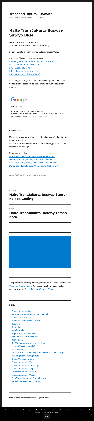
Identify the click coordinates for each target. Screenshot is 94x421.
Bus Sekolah (17, 340)
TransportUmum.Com (22, 311)
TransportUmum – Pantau (24, 372)
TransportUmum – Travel (23, 362)
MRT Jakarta (17, 349)
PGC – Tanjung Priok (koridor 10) (24, 64)
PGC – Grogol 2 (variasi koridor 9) (24, 74)
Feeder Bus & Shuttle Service (25, 337)
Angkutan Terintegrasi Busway (26, 321)
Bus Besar (16, 324)
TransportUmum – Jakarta (31, 14)
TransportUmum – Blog (22, 368)
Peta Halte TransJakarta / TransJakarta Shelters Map (33, 163)
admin (11, 175)
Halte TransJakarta (33, 175)
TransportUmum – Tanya (23, 375)
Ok (47, 416)
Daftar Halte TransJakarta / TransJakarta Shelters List (33, 166)
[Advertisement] (41, 252)
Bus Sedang (17, 327)
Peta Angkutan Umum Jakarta (25, 356)
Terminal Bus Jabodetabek (24, 346)
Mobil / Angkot (18, 330)
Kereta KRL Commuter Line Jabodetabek (30, 314)
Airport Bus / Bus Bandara (23, 333)
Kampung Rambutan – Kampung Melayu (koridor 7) (33, 61)
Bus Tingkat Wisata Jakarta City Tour (28, 343)
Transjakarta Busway (21, 317)
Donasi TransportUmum (23, 359)
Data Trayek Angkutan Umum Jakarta (29, 378)
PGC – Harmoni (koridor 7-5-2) (23, 71)
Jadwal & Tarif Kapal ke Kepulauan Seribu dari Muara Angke (39, 352)
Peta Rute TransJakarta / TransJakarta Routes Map (32, 156)
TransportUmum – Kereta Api (25, 365)
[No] (91, 414)
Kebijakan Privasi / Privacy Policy (26, 381)
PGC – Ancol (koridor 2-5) (21, 68)
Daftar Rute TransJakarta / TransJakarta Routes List (32, 159)
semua (43, 175)
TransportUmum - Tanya (20, 286)
